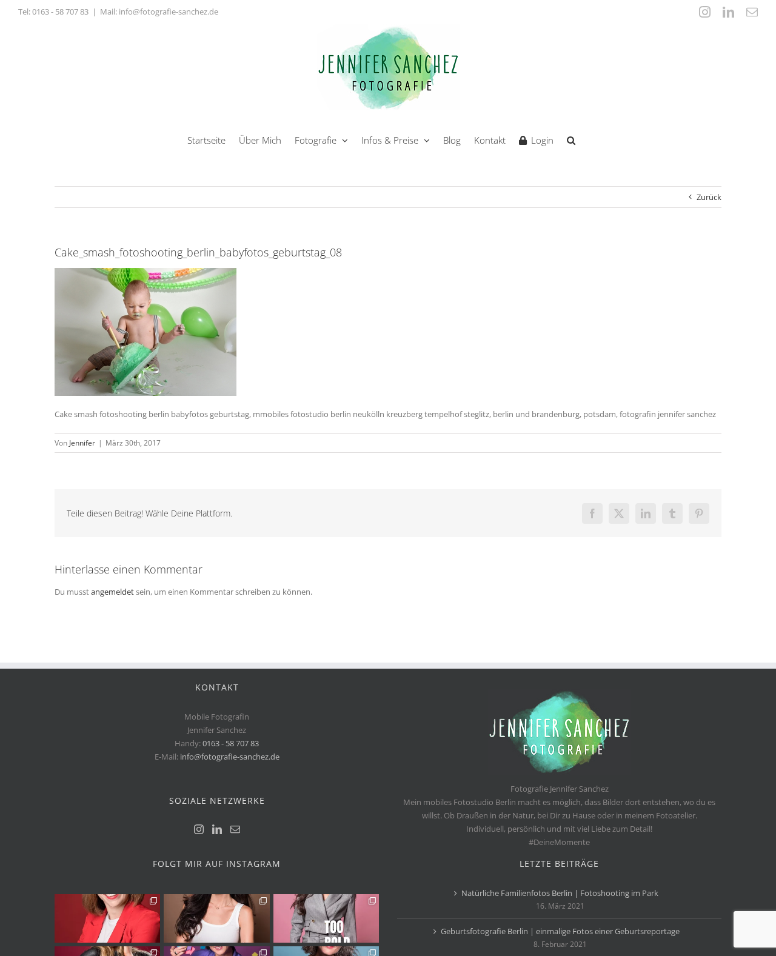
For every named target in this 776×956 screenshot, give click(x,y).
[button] (571, 139)
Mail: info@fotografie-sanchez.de (159, 11)
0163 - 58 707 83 (60, 11)
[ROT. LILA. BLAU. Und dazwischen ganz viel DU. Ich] (107, 918)
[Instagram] (199, 829)
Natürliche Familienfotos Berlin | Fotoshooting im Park (559, 892)
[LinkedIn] (217, 829)
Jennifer (82, 443)
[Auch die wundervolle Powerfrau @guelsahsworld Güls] (326, 918)
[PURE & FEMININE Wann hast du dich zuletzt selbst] (216, 918)
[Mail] (235, 829)
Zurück (709, 197)
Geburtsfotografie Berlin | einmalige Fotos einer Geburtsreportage (560, 931)
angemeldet (112, 591)
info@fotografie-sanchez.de (229, 756)
